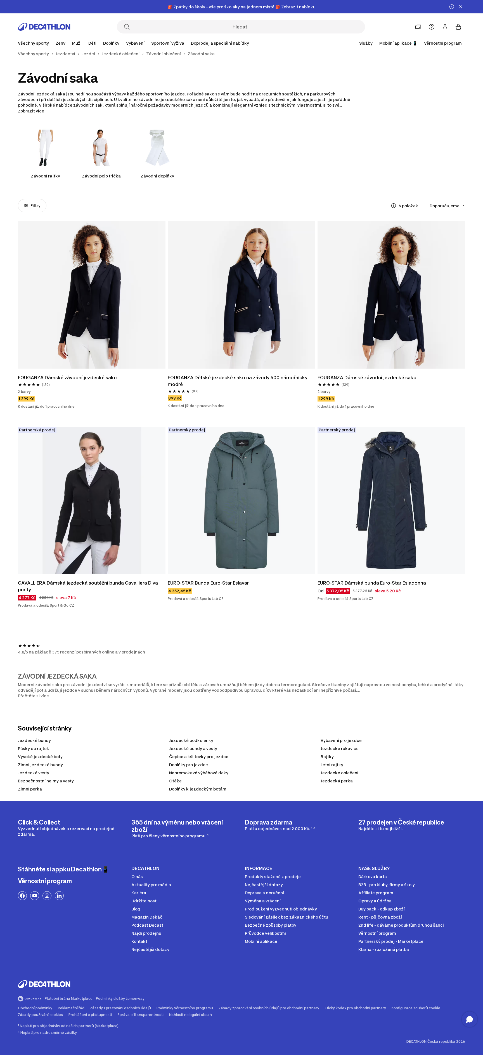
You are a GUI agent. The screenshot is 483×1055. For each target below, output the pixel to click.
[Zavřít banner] (460, 6)
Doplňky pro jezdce (188, 764)
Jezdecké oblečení (339, 772)
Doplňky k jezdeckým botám (197, 789)
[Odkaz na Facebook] (22, 895)
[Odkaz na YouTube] (34, 895)
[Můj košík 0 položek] (458, 26)
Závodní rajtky (45, 176)
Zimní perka (30, 789)
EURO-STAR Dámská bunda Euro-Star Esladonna (372, 583)
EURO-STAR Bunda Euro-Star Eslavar (208, 583)
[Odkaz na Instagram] (46, 895)
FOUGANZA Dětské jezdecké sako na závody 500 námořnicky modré (238, 381)
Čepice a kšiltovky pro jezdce (198, 756)
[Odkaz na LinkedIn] (59, 895)
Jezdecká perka (337, 780)
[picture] (91, 295)
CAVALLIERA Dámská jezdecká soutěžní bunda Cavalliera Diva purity (88, 586)
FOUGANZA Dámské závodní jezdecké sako (67, 377)
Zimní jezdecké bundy (40, 764)
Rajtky (327, 756)
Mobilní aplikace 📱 (398, 43)
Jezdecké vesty (33, 772)
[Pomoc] (431, 26)
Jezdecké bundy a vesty (193, 748)
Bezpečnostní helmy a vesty (46, 780)
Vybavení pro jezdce (341, 740)
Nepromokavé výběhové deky (198, 772)
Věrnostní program (443, 43)
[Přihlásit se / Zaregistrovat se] (445, 26)
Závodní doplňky (157, 176)
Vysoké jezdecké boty (40, 756)
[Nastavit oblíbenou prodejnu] (418, 26)
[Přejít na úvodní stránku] (44, 27)
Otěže (175, 780)
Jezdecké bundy (34, 740)
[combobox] (447, 205)
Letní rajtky (332, 764)
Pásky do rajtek (33, 748)
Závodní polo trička (101, 176)
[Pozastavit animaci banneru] (451, 6)
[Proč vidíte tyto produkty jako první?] (393, 205)
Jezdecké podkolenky (191, 740)
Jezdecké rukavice (340, 748)
